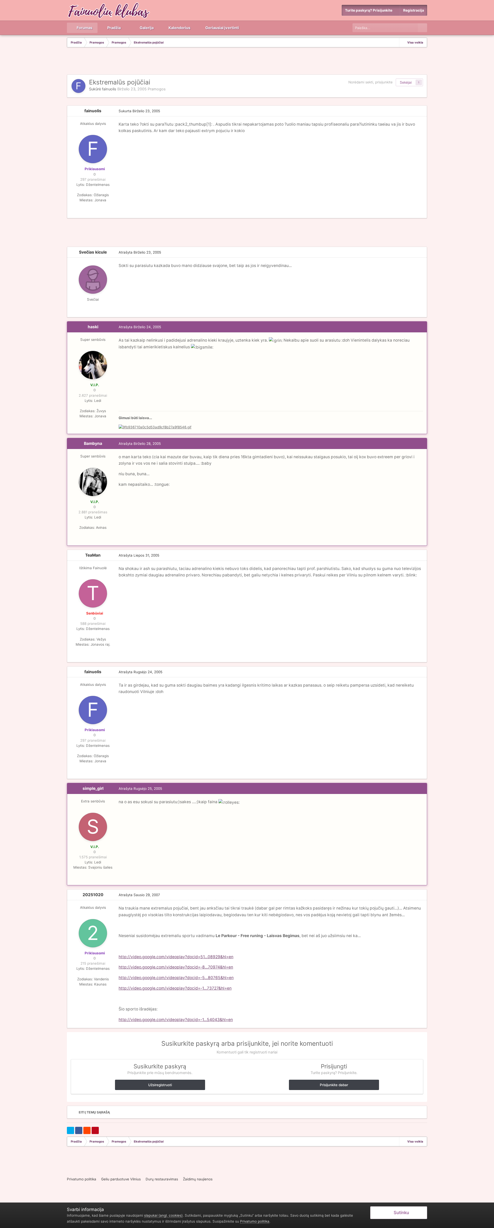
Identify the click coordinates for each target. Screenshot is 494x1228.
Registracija (413, 10)
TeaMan (93, 555)
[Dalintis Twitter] (70, 1130)
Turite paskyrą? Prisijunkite (369, 10)
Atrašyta (140, 252)
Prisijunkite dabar (334, 1085)
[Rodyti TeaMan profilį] (93, 593)
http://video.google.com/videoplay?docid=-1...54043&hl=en (176, 1019)
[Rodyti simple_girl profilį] (93, 827)
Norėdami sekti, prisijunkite (370, 82)
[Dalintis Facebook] (78, 1130)
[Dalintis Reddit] (87, 1130)
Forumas (84, 27)
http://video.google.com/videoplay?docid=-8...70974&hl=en (176, 967)
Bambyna (93, 443)
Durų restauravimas (162, 1179)
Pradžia (114, 27)
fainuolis (109, 89)
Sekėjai (406, 82)
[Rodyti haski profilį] (93, 365)
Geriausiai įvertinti (222, 27)
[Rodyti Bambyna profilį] (93, 482)
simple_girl (93, 788)
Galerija (146, 27)
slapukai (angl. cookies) (163, 1215)
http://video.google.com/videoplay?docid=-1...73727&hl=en (175, 988)
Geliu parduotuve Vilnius (121, 1179)
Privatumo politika (81, 1179)
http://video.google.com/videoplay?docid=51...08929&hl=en (176, 956)
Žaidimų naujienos (198, 1179)
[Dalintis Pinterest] (95, 1130)
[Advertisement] (247, 61)
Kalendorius (179, 27)
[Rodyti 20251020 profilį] (93, 933)
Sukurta (139, 111)
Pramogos (157, 89)
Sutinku (400, 1212)
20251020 (93, 894)
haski (93, 326)
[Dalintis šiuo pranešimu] (421, 111)
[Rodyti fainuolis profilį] (78, 86)
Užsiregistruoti (160, 1085)
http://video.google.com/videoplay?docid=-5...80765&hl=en (176, 977)
